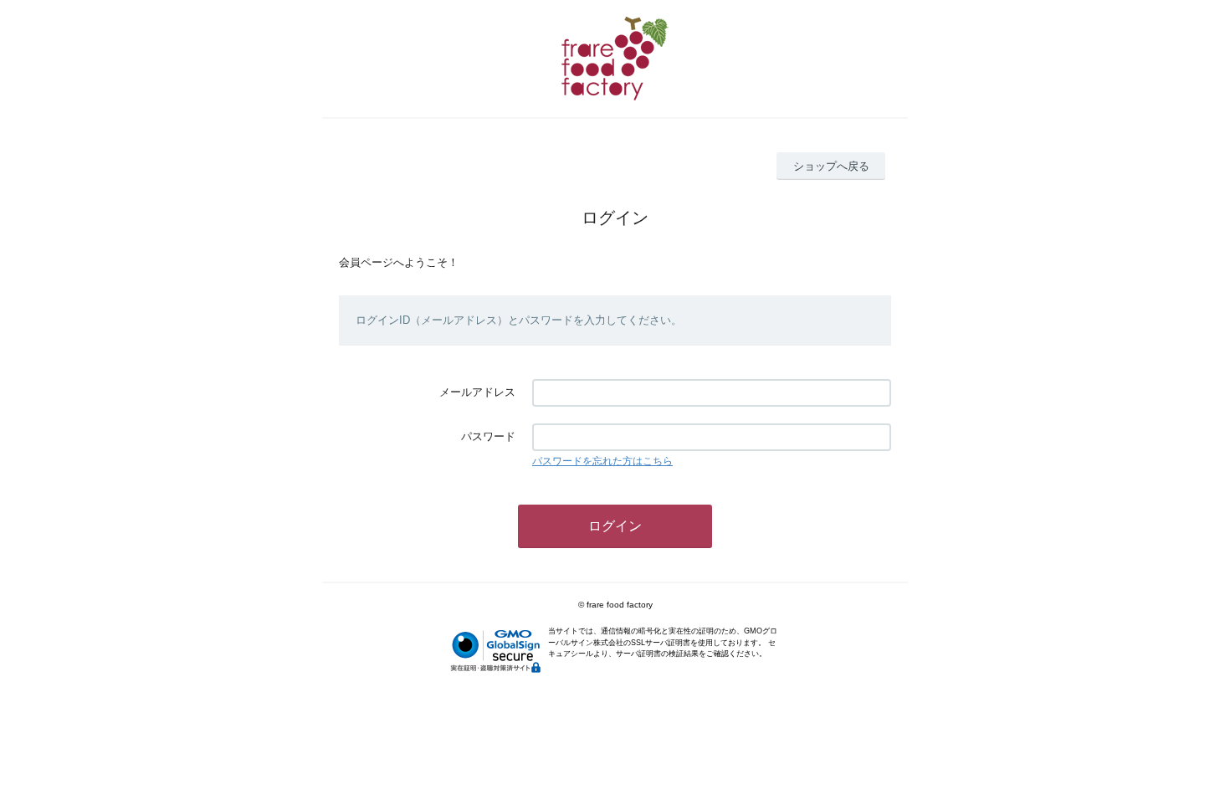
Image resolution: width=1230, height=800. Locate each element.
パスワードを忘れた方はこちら (602, 461)
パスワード (488, 436)
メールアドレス (477, 392)
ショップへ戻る (831, 166)
